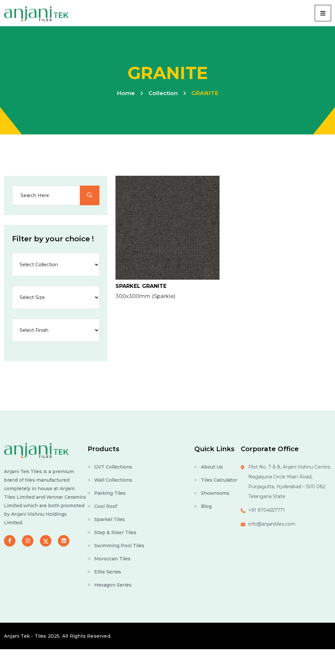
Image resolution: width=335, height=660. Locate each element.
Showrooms (215, 493)
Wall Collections (113, 480)
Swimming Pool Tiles (119, 546)
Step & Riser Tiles (115, 532)
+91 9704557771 (266, 510)
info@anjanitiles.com (271, 524)
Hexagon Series (113, 585)
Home (126, 93)
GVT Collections (113, 467)
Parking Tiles (110, 493)
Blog (206, 506)
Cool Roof (105, 506)
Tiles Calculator (219, 480)
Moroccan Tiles (112, 559)
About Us (212, 467)
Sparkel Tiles (109, 519)
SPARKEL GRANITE (141, 286)
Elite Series (107, 572)
